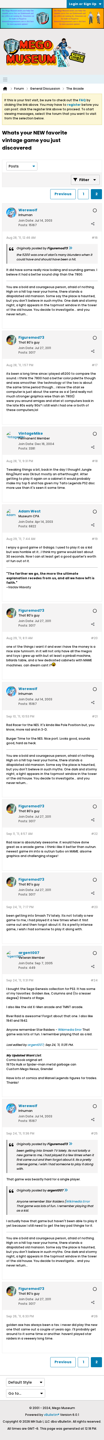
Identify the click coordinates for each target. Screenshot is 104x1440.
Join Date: (26, 220)
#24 (94, 980)
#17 (95, 365)
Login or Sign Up (82, 4)
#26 (94, 1316)
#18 (95, 461)
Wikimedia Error (70, 1029)
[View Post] (70, 248)
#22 (94, 834)
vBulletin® (51, 1415)
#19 (95, 539)
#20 (94, 638)
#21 (95, 716)
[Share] (93, 223)
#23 (94, 907)
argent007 (35, 1045)
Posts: (23, 225)
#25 (94, 1133)
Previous (63, 193)
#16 (95, 237)
